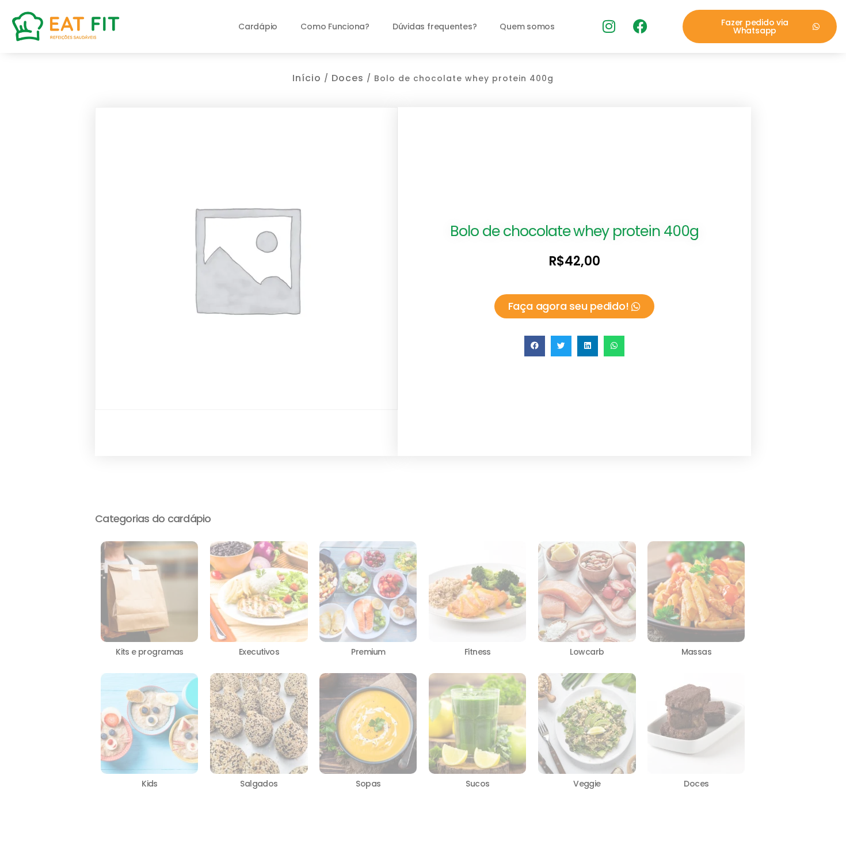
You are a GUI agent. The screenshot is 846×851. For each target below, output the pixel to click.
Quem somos (527, 26)
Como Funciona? (334, 26)
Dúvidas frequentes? (434, 26)
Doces (347, 78)
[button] (534, 346)
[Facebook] (640, 26)
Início (306, 78)
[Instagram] (608, 26)
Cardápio (257, 26)
